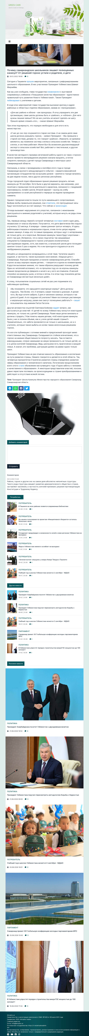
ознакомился (53, 92)
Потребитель (25, 503)
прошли (30, 81)
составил (58, 221)
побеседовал (13, 100)
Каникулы (32, 380)
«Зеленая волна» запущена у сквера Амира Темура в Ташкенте (43, 560)
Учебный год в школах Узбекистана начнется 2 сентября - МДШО (44, 573)
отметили (50, 203)
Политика (24, 591)
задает (56, 308)
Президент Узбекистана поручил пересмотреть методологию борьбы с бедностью (43, 795)
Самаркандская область (17, 382)
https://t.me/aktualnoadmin (37, 1025)
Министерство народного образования (54, 380)
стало (21, 365)
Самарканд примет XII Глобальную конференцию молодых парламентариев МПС (42, 931)
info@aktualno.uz (17, 1023)
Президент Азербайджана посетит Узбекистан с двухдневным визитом (46, 595)
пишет (77, 300)
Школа (25, 380)
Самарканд (76, 380)
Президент (16, 380)
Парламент (24, 631)
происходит (61, 206)
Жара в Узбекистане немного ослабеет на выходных (39, 546)
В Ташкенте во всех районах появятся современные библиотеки (43, 506)
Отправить (13, 466)
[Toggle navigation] (9, 41)
